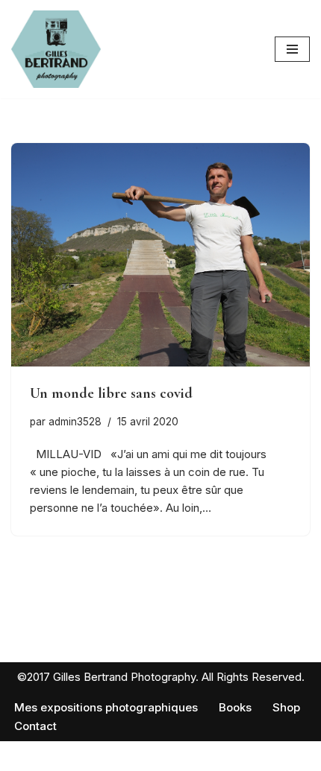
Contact (35, 726)
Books (235, 707)
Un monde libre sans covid (111, 393)
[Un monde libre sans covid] (160, 255)
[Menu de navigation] (292, 49)
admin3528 (75, 422)
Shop (286, 707)
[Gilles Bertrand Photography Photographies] (56, 49)
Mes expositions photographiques (106, 707)
